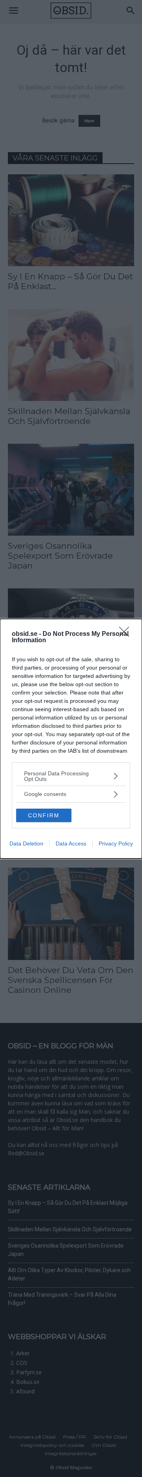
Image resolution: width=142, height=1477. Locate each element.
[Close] (126, 634)
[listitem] (71, 776)
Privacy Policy (116, 843)
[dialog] (71, 739)
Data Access (71, 843)
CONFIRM (44, 815)
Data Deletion (26, 843)
